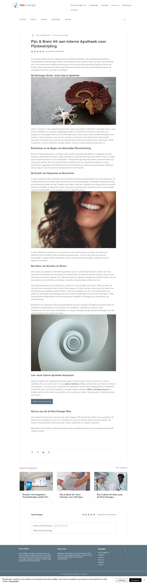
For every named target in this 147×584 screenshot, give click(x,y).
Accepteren (135, 580)
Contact (100, 564)
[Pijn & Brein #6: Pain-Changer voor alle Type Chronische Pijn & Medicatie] (73, 481)
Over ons (101, 560)
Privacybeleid (13, 581)
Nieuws (44, 19)
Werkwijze (101, 562)
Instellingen (122, 580)
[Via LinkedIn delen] (43, 452)
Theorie (33, 19)
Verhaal (68, 19)
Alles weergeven (121, 468)
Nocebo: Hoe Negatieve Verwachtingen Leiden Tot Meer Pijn (35, 495)
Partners (101, 557)
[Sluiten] (144, 580)
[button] (124, 19)
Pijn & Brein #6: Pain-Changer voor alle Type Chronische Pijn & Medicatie (71, 495)
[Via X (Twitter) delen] (38, 452)
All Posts (23, 19)
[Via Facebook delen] (32, 452)
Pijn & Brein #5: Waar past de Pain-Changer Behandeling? (109, 495)
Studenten (101, 555)
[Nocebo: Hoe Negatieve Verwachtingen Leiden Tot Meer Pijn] (36, 481)
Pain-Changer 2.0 (103, 552)
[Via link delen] (49, 452)
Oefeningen (55, 19)
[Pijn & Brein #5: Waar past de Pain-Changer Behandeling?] (110, 481)
